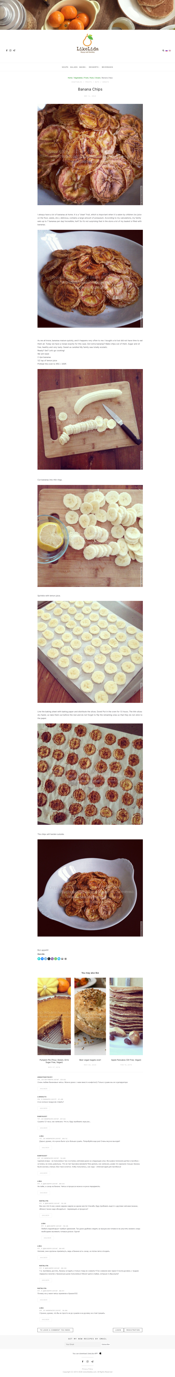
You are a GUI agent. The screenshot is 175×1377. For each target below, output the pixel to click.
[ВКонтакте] (42, 958)
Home (70, 78)
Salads (74, 67)
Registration (133, 1330)
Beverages (107, 67)
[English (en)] (170, 50)
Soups (65, 67)
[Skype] (59, 958)
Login (118, 1330)
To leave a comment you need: (55, 1330)
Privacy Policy (87, 1369)
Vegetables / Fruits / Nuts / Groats (87, 78)
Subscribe (106, 1344)
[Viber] (52, 958)
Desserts (94, 67)
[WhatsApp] (55, 958)
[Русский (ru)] (166, 50)
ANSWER (44, 1089)
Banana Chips (90, 89)
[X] (49, 958)
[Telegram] (45, 958)
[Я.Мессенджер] (39, 958)
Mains (82, 67)
